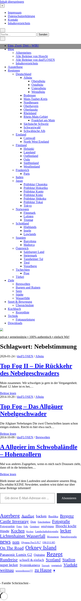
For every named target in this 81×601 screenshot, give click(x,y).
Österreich (22, 248)
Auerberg (10, 516)
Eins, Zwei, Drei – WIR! (23, 45)
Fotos (19, 526)
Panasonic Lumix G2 (16, 555)
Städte (19, 294)
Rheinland (30, 113)
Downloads (15, 323)
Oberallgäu (38, 81)
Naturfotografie (69, 536)
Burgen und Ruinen (28, 287)
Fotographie (7, 526)
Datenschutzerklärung (21, 16)
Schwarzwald (32, 127)
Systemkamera (30, 565)
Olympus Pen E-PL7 (31, 542)
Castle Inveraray (14, 521)
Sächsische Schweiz (36, 123)
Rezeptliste (22, 312)
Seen (19, 291)
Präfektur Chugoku (35, 184)
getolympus (47, 526)
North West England (36, 141)
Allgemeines (23, 52)
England (21, 134)
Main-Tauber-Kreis (35, 99)
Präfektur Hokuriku (36, 188)
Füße (26, 527)
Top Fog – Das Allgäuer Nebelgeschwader (31, 410)
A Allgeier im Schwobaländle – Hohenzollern (38, 450)
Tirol (26, 262)
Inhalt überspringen (12, 1)
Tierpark (46, 565)
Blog (11, 49)
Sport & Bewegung (20, 301)
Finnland (21, 145)
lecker (65, 530)
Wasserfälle (23, 298)
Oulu (27, 159)
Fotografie (61, 521)
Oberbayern (31, 106)
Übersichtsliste (25, 305)
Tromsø (28, 220)
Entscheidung (44, 522)
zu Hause (43, 570)
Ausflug (27, 516)
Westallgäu (38, 91)
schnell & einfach (31, 560)
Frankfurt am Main (43, 120)
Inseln (27, 230)
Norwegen (22, 209)
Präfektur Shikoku (35, 198)
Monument (53, 536)
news (5, 541)
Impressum (14, 12)
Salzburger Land (34, 252)
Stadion (68, 560)
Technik (13, 316)
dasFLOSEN (25, 356)
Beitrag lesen (8, 393)
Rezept (55, 554)
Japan (19, 180)
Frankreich (22, 170)
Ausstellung (15, 67)
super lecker (9, 565)
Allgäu (28, 77)
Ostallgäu (37, 84)
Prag (26, 273)
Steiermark (30, 255)
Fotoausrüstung (25, 319)
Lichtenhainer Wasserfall (22, 536)
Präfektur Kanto (33, 191)
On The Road (12, 548)
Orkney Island (40, 548)
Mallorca (29, 244)
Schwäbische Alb (34, 131)
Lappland (29, 152)
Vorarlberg (30, 266)
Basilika (53, 516)
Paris (27, 173)
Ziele (11, 280)
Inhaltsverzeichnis (19, 23)
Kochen (18, 530)
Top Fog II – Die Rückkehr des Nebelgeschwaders (36, 369)
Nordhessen (31, 102)
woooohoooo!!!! (24, 570)
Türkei (20, 276)
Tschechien (23, 269)
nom (15, 542)
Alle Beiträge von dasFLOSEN (35, 59)
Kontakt (13, 19)
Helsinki (29, 148)
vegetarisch (56, 565)
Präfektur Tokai (33, 202)
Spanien (21, 237)
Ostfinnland (31, 156)
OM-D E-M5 (48, 542)
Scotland (53, 559)
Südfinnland (31, 163)
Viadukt (70, 564)
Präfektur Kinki (33, 195)
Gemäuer (34, 526)
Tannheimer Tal (33, 259)
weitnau (7, 570)
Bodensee (30, 95)
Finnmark (30, 212)
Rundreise (9, 559)
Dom (33, 521)
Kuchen (29, 531)
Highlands (30, 227)
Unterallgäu (38, 88)
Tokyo (28, 205)
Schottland (22, 223)
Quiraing (39, 555)
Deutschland (23, 74)
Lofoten (28, 216)
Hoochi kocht (66, 526)
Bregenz (67, 516)
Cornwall (29, 138)
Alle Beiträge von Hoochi (32, 56)
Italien (19, 177)
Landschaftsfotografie (46, 531)
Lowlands (30, 234)
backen (41, 516)
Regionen (14, 70)
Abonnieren (69, 498)
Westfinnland (32, 166)
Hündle (4, 531)
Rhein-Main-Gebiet (36, 116)
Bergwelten (23, 284)
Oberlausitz (31, 109)
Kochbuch (14, 308)
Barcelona (30, 241)
